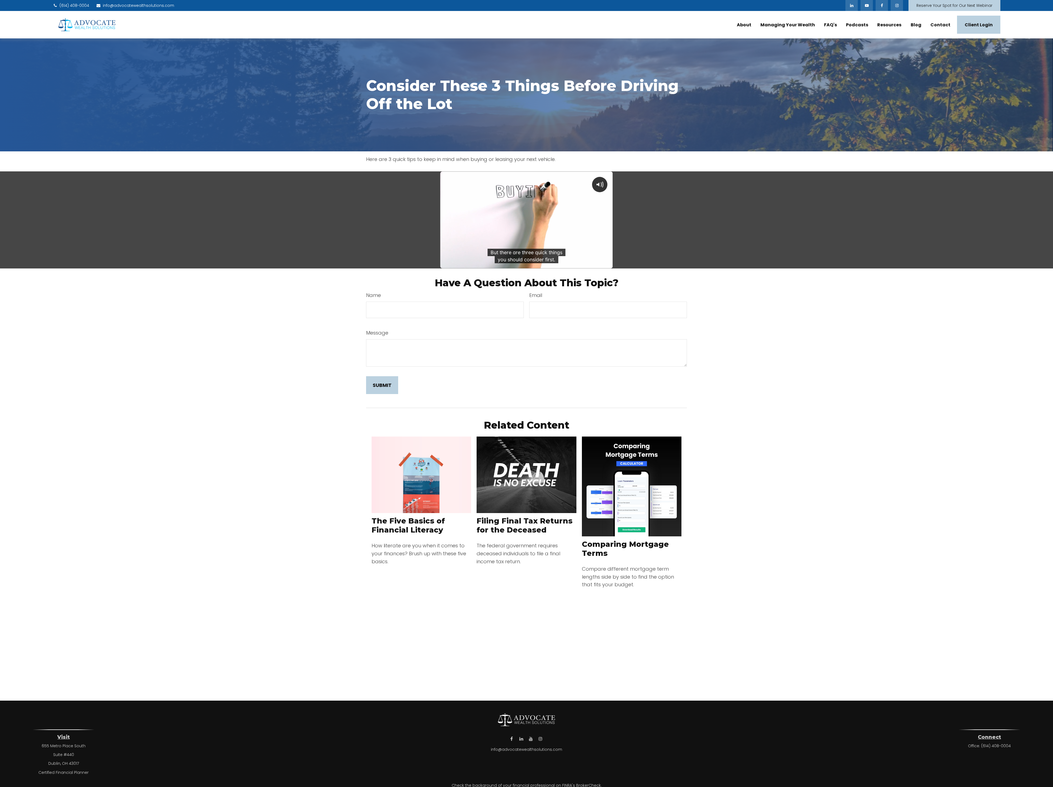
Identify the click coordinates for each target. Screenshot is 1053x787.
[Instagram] (540, 738)
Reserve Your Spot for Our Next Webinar (954, 5)
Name (373, 295)
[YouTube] (866, 5)
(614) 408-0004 (74, 5)
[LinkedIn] (851, 5)
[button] (744, 25)
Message (377, 332)
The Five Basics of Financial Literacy (408, 525)
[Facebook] (882, 5)
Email (535, 295)
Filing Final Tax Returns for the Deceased (525, 525)
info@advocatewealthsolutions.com (138, 5)
